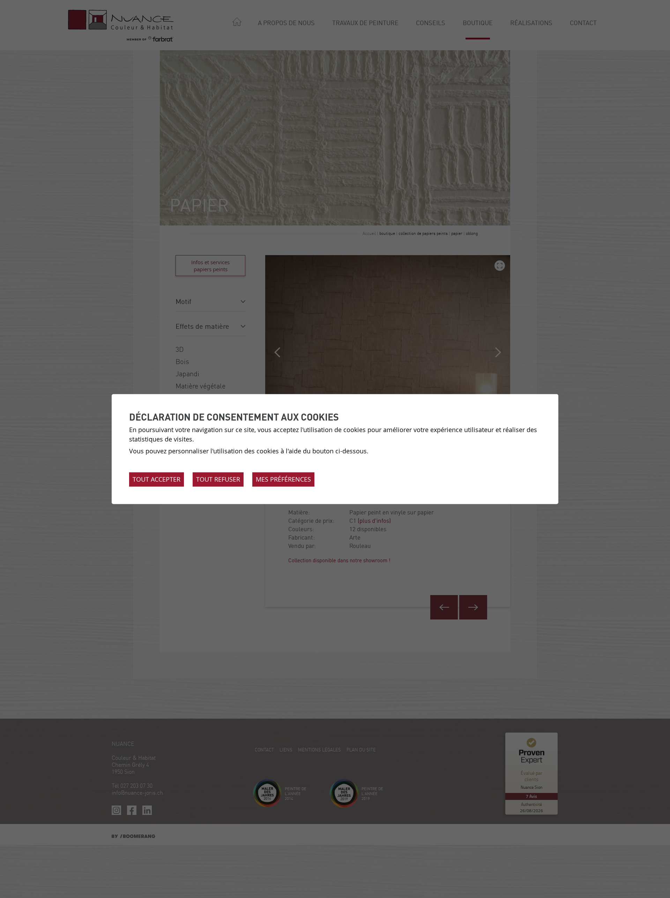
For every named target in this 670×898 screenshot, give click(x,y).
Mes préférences (283, 479)
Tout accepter (156, 479)
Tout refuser (218, 479)
